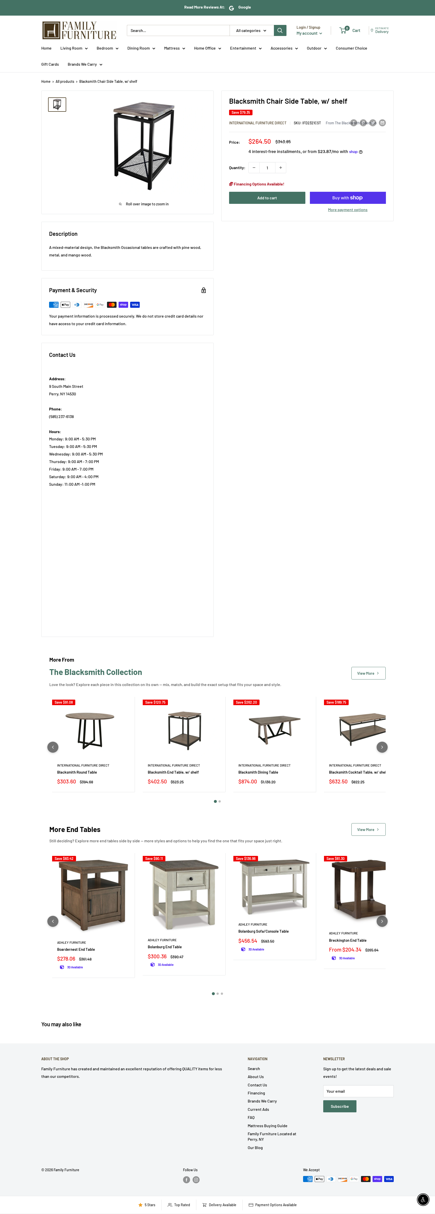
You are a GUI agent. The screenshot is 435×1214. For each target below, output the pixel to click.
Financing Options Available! (258, 183)
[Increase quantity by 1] (280, 167)
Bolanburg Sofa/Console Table (263, 931)
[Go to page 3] (222, 994)
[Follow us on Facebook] (186, 1179)
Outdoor (314, 48)
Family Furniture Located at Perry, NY (272, 1136)
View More (365, 673)
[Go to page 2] (220, 801)
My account (307, 32)
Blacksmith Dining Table (258, 772)
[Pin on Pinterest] (363, 122)
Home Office (205, 48)
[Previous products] (52, 747)
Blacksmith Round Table (77, 772)
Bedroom (105, 48)
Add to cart (267, 197)
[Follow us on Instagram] (196, 1179)
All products (65, 81)
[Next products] (382, 747)
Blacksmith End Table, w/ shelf (173, 772)
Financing (256, 1092)
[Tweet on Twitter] (372, 122)
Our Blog (255, 1147)
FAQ (251, 1117)
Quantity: (237, 167)
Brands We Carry (82, 64)
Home (46, 48)
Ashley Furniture (71, 942)
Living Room (71, 48)
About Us (256, 1076)
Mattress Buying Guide (267, 1125)
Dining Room (138, 48)
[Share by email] (382, 122)
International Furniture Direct (257, 123)
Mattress (172, 48)
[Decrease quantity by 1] (254, 167)
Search (254, 1068)
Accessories (282, 48)
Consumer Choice (351, 48)
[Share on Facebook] (353, 122)
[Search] (280, 30)
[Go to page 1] (215, 801)
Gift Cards (50, 64)
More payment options (348, 209)
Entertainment (243, 48)
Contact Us (257, 1084)
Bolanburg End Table (165, 946)
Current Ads (258, 1109)
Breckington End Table (348, 940)
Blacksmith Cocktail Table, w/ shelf (358, 772)
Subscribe (340, 1106)
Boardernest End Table (76, 949)
